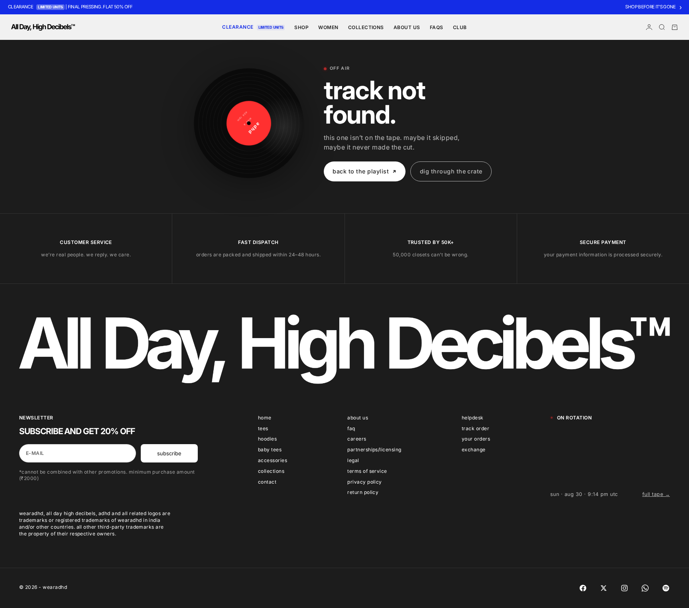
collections (271, 471)
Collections (366, 27)
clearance (237, 27)
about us (357, 418)
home (265, 418)
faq (351, 428)
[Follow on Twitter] (604, 588)
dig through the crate (451, 171)
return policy (362, 492)
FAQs (436, 27)
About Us (407, 27)
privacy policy (364, 482)
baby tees (270, 450)
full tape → (656, 494)
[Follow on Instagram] (624, 588)
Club (460, 27)
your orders (476, 439)
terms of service (367, 471)
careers (356, 439)
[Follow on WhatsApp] (645, 588)
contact (267, 482)
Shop (301, 27)
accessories (272, 460)
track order (475, 428)
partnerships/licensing (374, 450)
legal (353, 460)
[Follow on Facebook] (583, 588)
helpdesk (473, 418)
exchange (474, 450)
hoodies (267, 439)
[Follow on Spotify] (666, 588)
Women (328, 27)
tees (263, 428)
